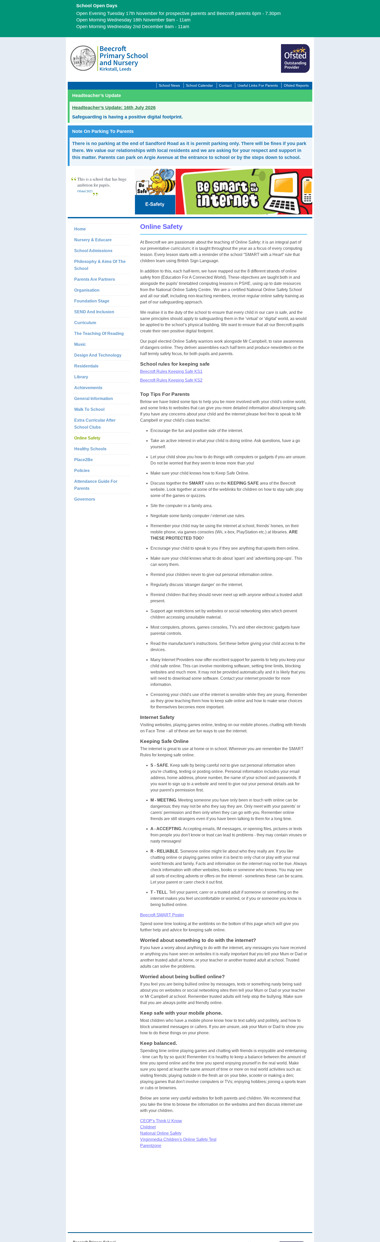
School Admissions (93, 251)
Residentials (86, 366)
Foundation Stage (91, 301)
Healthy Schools (90, 449)
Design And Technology (97, 355)
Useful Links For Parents (258, 85)
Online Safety (87, 438)
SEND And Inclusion (94, 312)
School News (169, 85)
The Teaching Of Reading (99, 333)
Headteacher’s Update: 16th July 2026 (114, 107)
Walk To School (89, 409)
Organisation (87, 290)
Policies (82, 470)
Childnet (148, 1127)
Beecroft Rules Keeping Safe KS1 (171, 371)
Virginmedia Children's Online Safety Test (178, 1139)
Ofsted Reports (296, 85)
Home (80, 229)
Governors (84, 499)
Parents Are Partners (94, 279)
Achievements (88, 388)
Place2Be (83, 460)
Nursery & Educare (93, 240)
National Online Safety (160, 1133)
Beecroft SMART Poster (162, 915)
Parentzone (150, 1145)
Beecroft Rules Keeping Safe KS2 (171, 380)
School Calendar (199, 85)
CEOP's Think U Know (161, 1121)
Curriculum (85, 322)
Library (81, 377)
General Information (93, 398)
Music (80, 344)
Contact (225, 85)
